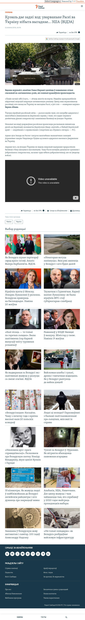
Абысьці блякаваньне (13, 594)
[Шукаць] (66, 617)
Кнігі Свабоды (10, 577)
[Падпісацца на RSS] (48, 554)
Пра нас (8, 589)
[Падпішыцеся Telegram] (43, 554)
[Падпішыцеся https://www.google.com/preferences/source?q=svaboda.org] (7, 554)
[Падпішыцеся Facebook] (12, 554)
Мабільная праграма (13, 598)
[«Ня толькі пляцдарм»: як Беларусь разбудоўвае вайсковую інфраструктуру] (62, 518)
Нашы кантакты (49, 594)
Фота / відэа (48, 573)
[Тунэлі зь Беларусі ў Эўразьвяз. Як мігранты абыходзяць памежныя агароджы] (62, 437)
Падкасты (9, 573)
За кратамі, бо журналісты (53, 577)
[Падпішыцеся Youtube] (22, 554)
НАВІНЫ (20, 617)
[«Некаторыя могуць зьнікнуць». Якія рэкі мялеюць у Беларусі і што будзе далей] (62, 244)
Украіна (8, 13)
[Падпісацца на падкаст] (28, 554)
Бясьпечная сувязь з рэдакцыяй (55, 589)
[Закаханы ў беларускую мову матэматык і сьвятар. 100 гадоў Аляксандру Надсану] (23, 518)
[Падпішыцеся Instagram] (38, 554)
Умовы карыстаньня (51, 598)
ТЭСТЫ (43, 617)
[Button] (61, 32)
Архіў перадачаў (50, 568)
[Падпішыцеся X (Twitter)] (17, 554)
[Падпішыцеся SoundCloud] (33, 554)
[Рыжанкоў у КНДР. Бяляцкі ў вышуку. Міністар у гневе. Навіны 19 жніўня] (62, 319)
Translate (80, 2)
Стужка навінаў (11, 568)
